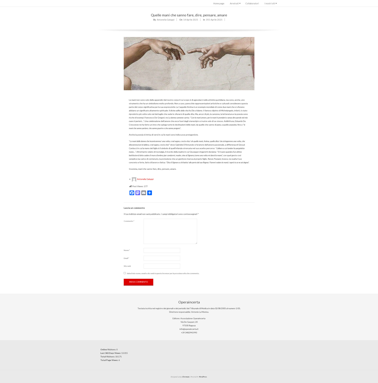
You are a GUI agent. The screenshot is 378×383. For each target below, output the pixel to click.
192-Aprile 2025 (214, 19)
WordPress (203, 376)
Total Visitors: (107, 356)
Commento (129, 221)
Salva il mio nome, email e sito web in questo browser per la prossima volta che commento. (163, 273)
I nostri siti (269, 3)
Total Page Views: (109, 360)
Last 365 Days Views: (110, 353)
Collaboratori (252, 3)
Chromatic (186, 376)
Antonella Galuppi (165, 19)
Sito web (127, 266)
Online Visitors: (108, 349)
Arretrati (234, 3)
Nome (127, 250)
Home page (218, 3)
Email (126, 258)
